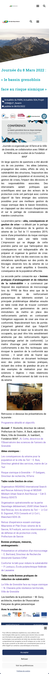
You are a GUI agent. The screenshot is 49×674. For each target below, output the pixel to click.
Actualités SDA (30, 100)
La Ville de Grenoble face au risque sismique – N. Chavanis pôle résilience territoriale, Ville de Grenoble (24, 588)
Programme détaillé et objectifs (18, 422)
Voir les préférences (24, 665)
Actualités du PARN (13, 100)
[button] (45, 628)
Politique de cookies (23, 671)
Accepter (24, 652)
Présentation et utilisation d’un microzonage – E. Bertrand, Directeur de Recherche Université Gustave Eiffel (24, 554)
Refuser (24, 659)
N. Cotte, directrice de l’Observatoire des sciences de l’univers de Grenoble (23, 442)
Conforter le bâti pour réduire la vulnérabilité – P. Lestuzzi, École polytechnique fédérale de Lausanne (24, 567)
